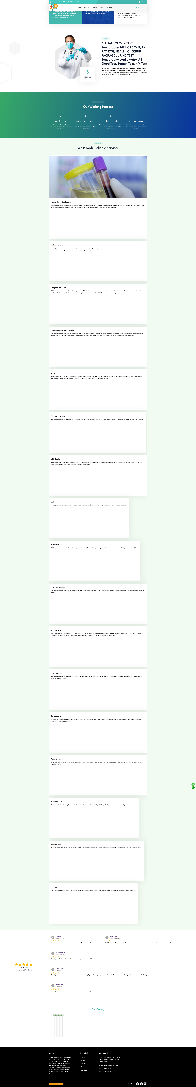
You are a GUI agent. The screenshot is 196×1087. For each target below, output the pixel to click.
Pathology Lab (57, 245)
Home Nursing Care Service (62, 330)
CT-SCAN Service (58, 587)
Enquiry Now (139, 7)
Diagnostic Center (58, 287)
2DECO (54, 373)
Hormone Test (57, 673)
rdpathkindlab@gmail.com (109, 1066)
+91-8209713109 (106, 1069)
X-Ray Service (56, 544)
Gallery (102, 7)
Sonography (56, 716)
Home (79, 7)
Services (94, 7)
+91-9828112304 (106, 1072)
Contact (109, 7)
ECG (52, 502)
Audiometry (56, 759)
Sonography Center (59, 416)
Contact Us (84, 1070)
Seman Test (56, 844)
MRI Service (56, 630)
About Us (86, 7)
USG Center (56, 459)
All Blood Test (56, 801)
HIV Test (54, 887)
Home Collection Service (61, 202)
